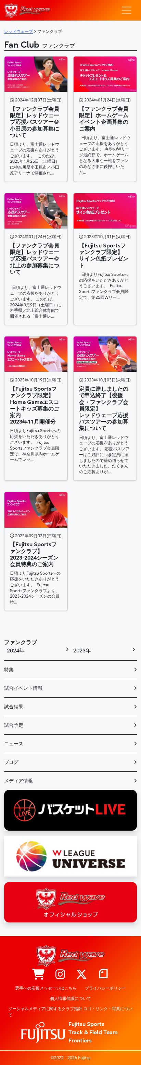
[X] (81, 975)
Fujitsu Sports (86, 1024)
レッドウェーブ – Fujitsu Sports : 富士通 (27, 10)
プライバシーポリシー (105, 988)
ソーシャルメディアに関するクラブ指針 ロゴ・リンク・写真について (70, 1011)
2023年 (82, 651)
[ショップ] (38, 975)
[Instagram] (60, 975)
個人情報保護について (70, 998)
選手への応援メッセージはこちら (46, 988)
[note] (103, 975)
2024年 (16, 651)
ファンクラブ (20, 642)
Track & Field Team (93, 1032)
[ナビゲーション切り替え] (126, 10)
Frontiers (80, 1041)
